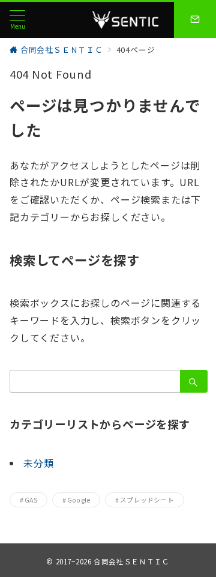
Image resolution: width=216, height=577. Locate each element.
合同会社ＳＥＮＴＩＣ (131, 561)
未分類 (38, 463)
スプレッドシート (147, 499)
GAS (31, 499)
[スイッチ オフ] (195, 20)
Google (78, 499)
